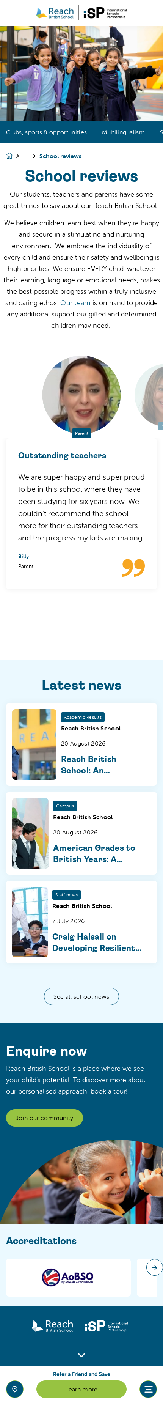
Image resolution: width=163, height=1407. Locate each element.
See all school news (81, 996)
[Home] (81, 13)
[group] (68, 1278)
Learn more (81, 1389)
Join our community (45, 1118)
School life (31, 156)
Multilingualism (123, 132)
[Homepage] (14, 156)
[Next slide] (154, 1267)
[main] (81, 716)
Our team (75, 302)
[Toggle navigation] (148, 1389)
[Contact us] (15, 1389)
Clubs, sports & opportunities (46, 132)
